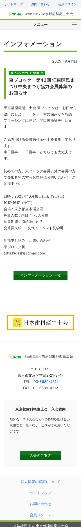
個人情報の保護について (40, 481)
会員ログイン (67, 4)
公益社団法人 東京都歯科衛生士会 (40, 14)
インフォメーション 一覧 (40, 275)
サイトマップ (13, 4)
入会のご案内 (40, 455)
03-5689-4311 (46, 381)
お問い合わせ (40, 4)
